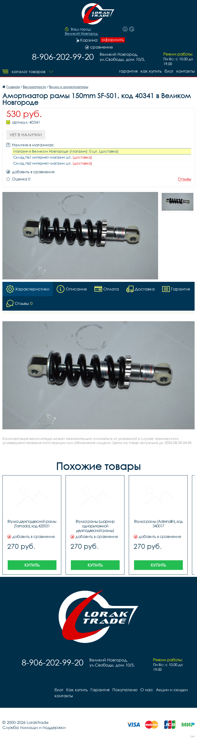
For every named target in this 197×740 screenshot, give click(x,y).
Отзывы (184, 179)
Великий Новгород (81, 34)
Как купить (151, 71)
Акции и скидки (172, 689)
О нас (146, 689)
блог (169, 71)
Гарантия (128, 71)
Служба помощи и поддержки (34, 727)
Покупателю (124, 689)
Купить (32, 564)
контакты (185, 71)
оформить (113, 39)
